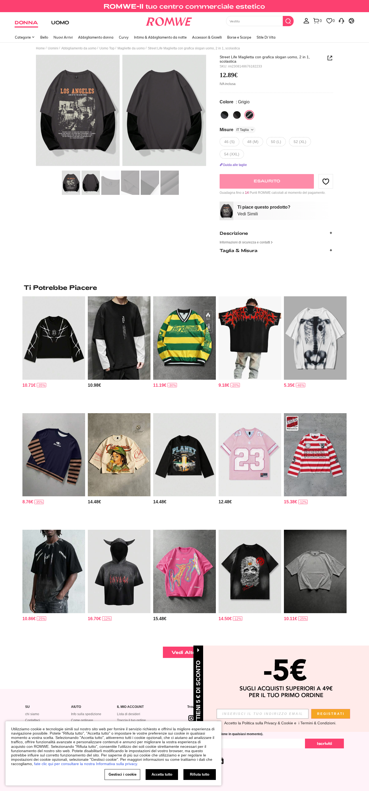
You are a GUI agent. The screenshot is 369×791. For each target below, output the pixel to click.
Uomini (53, 48)
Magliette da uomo (131, 48)
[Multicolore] (224, 115)
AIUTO (76, 707)
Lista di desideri (128, 714)
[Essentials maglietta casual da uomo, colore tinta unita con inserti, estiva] (315, 571)
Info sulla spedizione (86, 714)
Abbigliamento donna (95, 37)
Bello (44, 37)
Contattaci (32, 720)
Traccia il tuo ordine (131, 720)
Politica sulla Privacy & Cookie (267, 723)
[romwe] (169, 20)
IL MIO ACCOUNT (130, 707)
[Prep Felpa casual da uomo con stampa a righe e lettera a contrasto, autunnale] (184, 338)
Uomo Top (107, 48)
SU (27, 707)
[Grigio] (249, 115)
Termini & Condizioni (317, 723)
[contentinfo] (29, 385)
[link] (184, 6)
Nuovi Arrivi (63, 37)
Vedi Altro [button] (185, 652)
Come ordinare (82, 720)
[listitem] (53, 352)
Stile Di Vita (266, 37)
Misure (234, 129)
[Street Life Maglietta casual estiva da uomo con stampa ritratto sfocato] (184, 571)
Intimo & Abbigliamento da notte (160, 37)
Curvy (124, 37)
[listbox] (306, 20)
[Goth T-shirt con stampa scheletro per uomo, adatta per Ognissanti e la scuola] (315, 338)
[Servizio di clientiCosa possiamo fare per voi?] (341, 20)
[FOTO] (121, 111)
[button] (325, 181)
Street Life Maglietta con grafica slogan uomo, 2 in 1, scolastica (265, 59)
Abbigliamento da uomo (78, 48)
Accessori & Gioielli (207, 37)
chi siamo (32, 714)
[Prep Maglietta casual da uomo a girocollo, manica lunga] (53, 455)
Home (40, 48)
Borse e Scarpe (239, 37)
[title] (184, 287)
